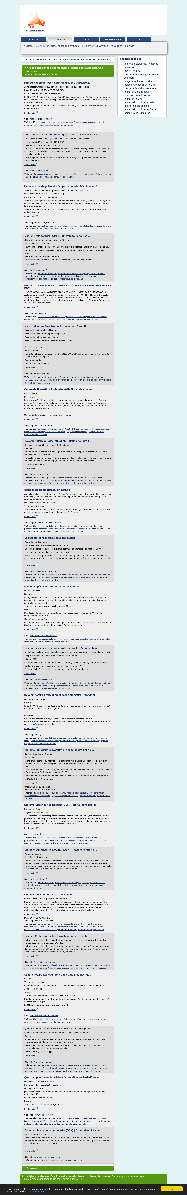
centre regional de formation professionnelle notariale (63, 478)
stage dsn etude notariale (85, 122)
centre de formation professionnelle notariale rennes (87, 429)
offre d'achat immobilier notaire (42, 580)
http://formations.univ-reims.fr (43, 635)
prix (86, 39)
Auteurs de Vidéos (68, 46)
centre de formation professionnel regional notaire (72, 480)
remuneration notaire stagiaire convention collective (86, 317)
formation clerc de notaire (138, 92)
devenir (34, 39)
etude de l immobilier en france (140, 109)
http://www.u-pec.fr (38, 270)
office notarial (71, 1019)
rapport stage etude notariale (71, 279)
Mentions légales (40, 1176)
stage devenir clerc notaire (138, 81)
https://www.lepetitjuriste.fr (42, 680)
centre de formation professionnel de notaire (73, 483)
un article (102, 46)
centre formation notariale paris (63, 276)
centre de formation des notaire (141, 88)
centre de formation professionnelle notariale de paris (63, 273)
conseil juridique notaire (137, 106)
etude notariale (66, 125)
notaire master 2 (43, 383)
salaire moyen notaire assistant (36, 1022)
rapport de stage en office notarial (65, 796)
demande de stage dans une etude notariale (55, 122)
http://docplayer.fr (38, 313)
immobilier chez (112, 39)
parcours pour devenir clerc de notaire (55, 689)
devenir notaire (132, 71)
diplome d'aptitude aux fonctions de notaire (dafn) (57, 526)
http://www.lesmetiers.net (41, 1062)
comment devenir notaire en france (45, 741)
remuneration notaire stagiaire (61, 320)
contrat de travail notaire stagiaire (51, 317)
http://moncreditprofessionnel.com (45, 522)
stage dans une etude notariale (38, 642)
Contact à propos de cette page (128, 1176)
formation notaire (133, 99)
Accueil (28, 46)
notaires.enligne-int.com (41, 119)
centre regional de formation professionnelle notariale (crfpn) (62, 924)
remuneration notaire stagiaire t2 (35, 319)
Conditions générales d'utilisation (68, 1176)
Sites (54, 46)
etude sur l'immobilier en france (67, 379)
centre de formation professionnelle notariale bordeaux (60, 838)
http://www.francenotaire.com (43, 571)
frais (139, 39)
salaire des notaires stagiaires (86, 320)
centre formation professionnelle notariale (68, 529)
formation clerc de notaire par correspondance (89, 968)
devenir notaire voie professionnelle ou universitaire (59, 686)
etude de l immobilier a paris (139, 102)
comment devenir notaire (137, 95)
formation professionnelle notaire (55, 965)
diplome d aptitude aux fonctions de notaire (64, 531)
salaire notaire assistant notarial (50, 1019)
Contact (130, 46)
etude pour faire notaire (61, 1022)
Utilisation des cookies (98, 1176)
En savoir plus (37, 1191)
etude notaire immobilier (137, 113)
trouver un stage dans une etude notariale (89, 577)
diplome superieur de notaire (51, 793)
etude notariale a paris (49, 125)
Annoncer (116, 46)
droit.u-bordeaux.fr (38, 834)
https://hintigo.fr (37, 734)
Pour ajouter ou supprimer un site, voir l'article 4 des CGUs (52, 1179)
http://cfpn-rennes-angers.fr (42, 425)
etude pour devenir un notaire (140, 85)
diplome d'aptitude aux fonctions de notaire (58, 574)
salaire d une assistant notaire (93, 1019)
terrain (60, 39)
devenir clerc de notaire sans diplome (91, 965)
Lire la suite (30, 113)
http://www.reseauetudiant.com (44, 1015)
